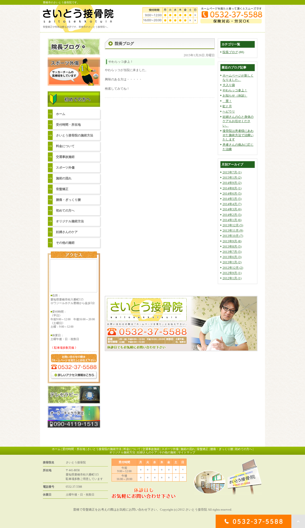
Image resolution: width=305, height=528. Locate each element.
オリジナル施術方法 (70, 221)
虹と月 (227, 106)
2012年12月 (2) (233, 267)
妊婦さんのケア (67, 232)
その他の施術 (65, 242)
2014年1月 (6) (232, 220)
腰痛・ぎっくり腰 (68, 200)
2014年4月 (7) (232, 204)
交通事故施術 (65, 157)
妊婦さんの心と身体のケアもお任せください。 (238, 121)
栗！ (227, 101)
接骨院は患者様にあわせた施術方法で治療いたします (238, 135)
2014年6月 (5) (232, 193)
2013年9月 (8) (232, 241)
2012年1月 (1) (232, 278)
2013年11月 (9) (233, 230)
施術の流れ (63, 178)
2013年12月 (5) (233, 225)
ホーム (60, 114)
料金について (65, 146)
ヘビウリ (229, 111)
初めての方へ (65, 210)
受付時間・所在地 (68, 124)
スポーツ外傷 (65, 167)
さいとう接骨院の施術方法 (74, 135)
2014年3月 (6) (232, 209)
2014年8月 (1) (232, 188)
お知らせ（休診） (235, 95)
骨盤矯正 (62, 189)
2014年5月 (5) (232, 199)
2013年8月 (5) (232, 246)
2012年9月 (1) (232, 273)
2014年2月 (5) (232, 215)
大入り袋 (229, 85)
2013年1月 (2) (232, 262)
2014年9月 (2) (232, 183)
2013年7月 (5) (232, 252)
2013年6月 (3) (232, 257)
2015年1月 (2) (232, 177)
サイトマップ (186, 452)
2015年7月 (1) (232, 172)
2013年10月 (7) (233, 236)
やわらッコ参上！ (235, 90)
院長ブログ (230, 52)
